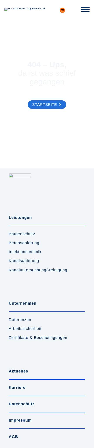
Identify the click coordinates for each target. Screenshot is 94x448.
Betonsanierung (24, 243)
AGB (13, 436)
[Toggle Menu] (85, 9)
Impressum (20, 420)
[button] (47, 104)
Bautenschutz (22, 234)
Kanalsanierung (24, 261)
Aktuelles (18, 371)
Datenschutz (22, 404)
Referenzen (20, 320)
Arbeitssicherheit (25, 328)
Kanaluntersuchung (27, 270)
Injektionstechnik (25, 252)
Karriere (17, 387)
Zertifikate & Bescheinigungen (38, 337)
